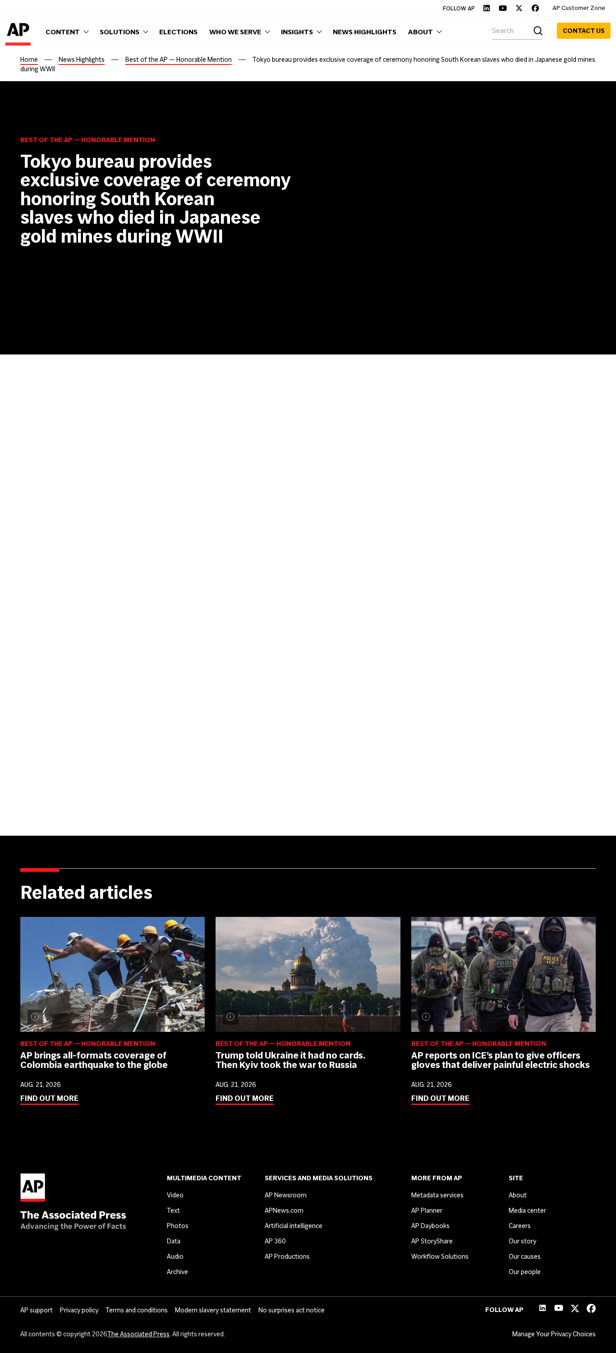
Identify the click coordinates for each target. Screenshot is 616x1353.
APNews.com (284, 1210)
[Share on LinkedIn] (65, 468)
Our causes (525, 1256)
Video (175, 1195)
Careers (520, 1225)
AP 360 (275, 1241)
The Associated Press (138, 1334)
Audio (175, 1256)
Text (173, 1210)
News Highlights (82, 59)
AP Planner (426, 1210)
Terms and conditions (137, 1310)
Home (29, 59)
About (518, 1195)
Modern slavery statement (213, 1310)
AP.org (271, 676)
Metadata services (437, 1195)
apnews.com (366, 712)
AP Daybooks (430, 1225)
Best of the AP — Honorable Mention (178, 59)
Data (173, 1241)
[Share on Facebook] (25, 468)
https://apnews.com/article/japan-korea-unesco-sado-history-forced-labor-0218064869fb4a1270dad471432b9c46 (357, 794)
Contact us (584, 30)
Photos (177, 1225)
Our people (525, 1271)
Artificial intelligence (293, 1225)
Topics (41, 709)
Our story (522, 1241)
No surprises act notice (291, 1310)
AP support (36, 1310)
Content (45, 659)
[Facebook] (535, 8)
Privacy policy (79, 1310)
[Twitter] (519, 8)
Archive (177, 1271)
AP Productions (287, 1256)
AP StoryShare (432, 1241)
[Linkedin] (486, 8)
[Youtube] (502, 8)
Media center (527, 1210)
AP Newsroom (286, 1195)
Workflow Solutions (440, 1256)
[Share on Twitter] (45, 468)
